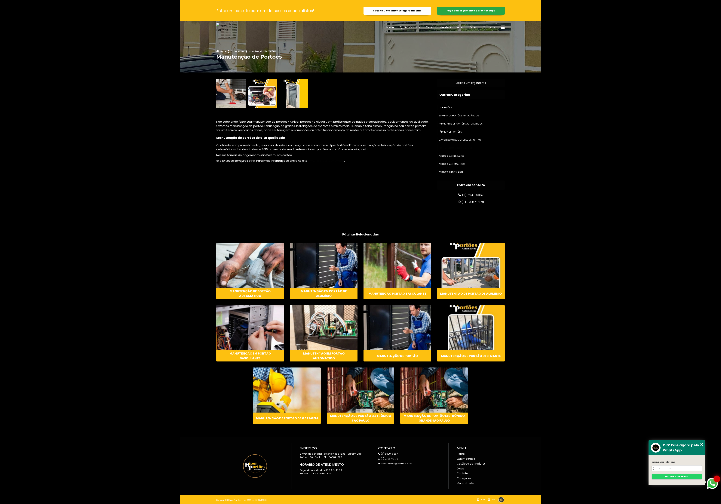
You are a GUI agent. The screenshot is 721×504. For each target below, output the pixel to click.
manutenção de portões (456, 147)
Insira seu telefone (663, 462)
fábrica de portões (450, 131)
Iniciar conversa (676, 476)
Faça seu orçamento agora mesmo (397, 10)
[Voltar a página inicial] (225, 27)
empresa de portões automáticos (459, 115)
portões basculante (451, 172)
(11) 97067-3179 (472, 202)
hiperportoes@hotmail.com (396, 463)
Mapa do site (465, 483)
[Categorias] (503, 27)
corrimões (445, 107)
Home (389, 27)
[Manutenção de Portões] (231, 93)
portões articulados (452, 156)
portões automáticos (452, 164)
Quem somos (410, 27)
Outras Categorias (454, 95)
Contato (489, 27)
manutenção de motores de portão (460, 139)
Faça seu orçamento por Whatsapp (470, 10)
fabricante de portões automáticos (461, 123)
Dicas (473, 27)
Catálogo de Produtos (443, 27)
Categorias (237, 51)
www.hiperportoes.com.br (326, 161)
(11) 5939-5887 (472, 195)
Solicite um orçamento (471, 83)
